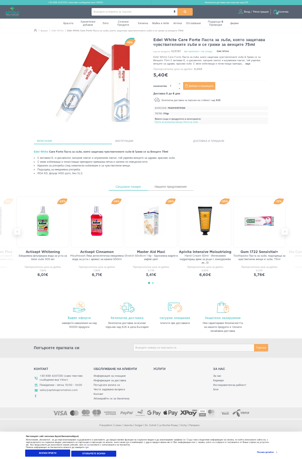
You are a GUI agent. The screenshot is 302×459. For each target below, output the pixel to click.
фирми (234, 23)
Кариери (218, 380)
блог (216, 389)
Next (285, 231)
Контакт (98, 394)
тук (87, 447)
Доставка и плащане (208, 141)
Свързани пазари (128, 186)
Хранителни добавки (88, 23)
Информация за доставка (110, 380)
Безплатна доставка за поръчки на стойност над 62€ (191, 100)
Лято (106, 23)
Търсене (261, 347)
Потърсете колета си (107, 385)
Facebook (36, 396)
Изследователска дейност (229, 385)
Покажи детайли (265, 452)
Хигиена (143, 23)
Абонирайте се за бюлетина (111, 398)
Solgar (139, 425)
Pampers (194, 425)
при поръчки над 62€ (226, 2)
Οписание (44, 141)
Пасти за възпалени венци (168, 122)
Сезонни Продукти (123, 23)
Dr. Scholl (150, 425)
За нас (217, 376)
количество (160, 86)
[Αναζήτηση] (185, 12)
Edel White (223, 51)
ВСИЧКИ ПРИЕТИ (47, 453)
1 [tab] (149, 282)
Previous (17, 231)
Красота (68, 23)
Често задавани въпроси (109, 389)
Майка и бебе (160, 23)
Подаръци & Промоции (215, 23)
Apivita (128, 425)
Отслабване (193, 23)
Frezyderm (105, 425)
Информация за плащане (110, 376)
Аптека (177, 23)
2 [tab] (152, 282)
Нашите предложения (171, 186)
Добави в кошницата (201, 86)
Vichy (183, 425)
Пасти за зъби (190, 122)
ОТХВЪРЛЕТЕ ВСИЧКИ (93, 453)
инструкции (124, 141)
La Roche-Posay (168, 425)
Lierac (118, 425)
